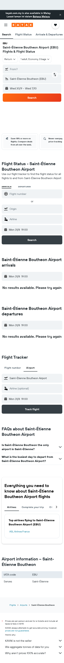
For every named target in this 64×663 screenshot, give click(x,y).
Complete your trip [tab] (33, 507)
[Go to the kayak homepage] (22, 25)
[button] (60, 15)
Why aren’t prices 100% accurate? (25, 653)
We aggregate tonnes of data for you (27, 647)
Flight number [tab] (12, 367)
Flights (13, 605)
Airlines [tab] (11, 507)
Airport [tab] (30, 367)
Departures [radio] (24, 187)
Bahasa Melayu (41, 16)
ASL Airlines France (19, 531)
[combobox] (35, 208)
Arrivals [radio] (6, 187)
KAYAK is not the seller (18, 640)
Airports (23, 605)
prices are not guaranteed (17, 630)
